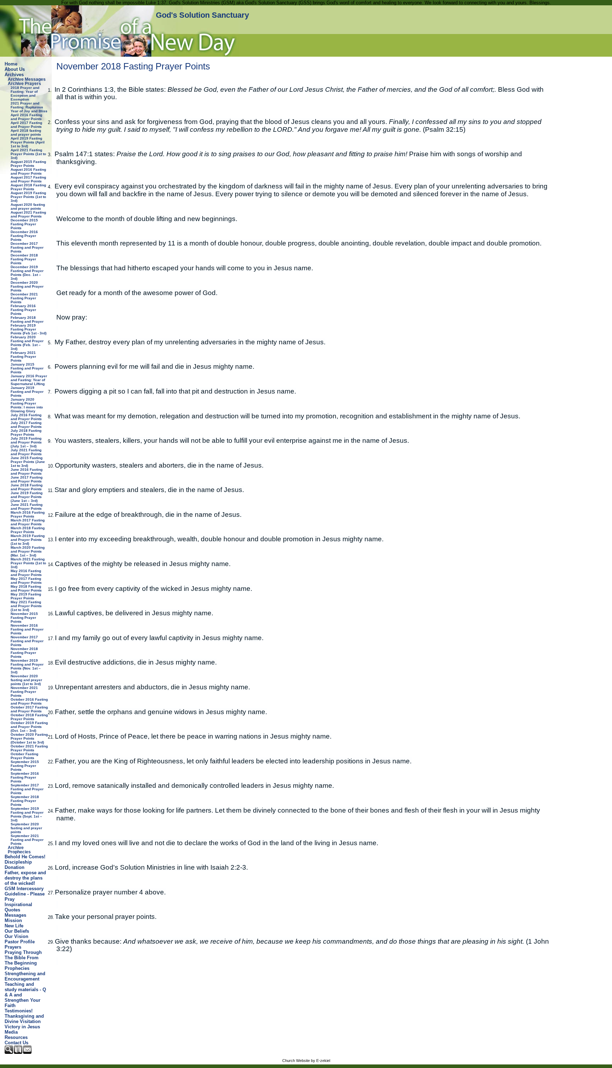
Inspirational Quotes (18, 907)
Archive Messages (27, 79)
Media (11, 1032)
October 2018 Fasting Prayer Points (29, 717)
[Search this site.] (9, 1052)
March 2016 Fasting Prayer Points (28, 514)
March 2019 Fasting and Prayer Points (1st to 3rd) (28, 540)
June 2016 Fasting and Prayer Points (26, 471)
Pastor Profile (20, 941)
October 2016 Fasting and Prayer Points (29, 701)
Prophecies (17, 968)
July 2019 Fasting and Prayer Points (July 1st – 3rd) (26, 442)
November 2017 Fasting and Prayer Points (27, 641)
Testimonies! (19, 1010)
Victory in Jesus (22, 1026)
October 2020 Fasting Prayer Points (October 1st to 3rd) (29, 738)
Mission (13, 920)
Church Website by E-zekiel (306, 1060)
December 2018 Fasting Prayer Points (24, 259)
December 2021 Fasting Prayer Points (24, 298)
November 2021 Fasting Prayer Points (24, 691)
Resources (16, 1037)
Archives (14, 74)
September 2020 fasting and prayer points (26, 828)
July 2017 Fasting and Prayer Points (26, 425)
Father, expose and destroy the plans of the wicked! (25, 878)
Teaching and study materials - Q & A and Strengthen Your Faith (25, 995)
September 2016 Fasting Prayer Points (25, 777)
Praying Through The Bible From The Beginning (23, 958)
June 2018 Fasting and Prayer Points (26, 487)
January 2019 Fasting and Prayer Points (27, 391)
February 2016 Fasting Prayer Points (23, 310)
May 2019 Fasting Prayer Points (26, 596)
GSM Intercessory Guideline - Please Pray (25, 894)
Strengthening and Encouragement (25, 976)
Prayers (13, 947)
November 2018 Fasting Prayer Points (24, 653)
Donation (14, 867)
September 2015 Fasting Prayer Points (25, 766)
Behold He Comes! (25, 856)
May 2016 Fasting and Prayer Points (26, 573)
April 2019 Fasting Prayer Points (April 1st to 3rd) (28, 142)
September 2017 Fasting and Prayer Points (27, 789)
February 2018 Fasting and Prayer (27, 319)
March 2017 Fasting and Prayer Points (28, 522)
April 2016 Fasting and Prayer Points (26, 117)
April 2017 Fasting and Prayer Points (26, 125)
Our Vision (16, 936)
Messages (15, 915)
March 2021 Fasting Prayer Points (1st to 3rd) (28, 563)
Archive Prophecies (19, 850)
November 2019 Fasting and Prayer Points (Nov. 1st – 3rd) (27, 666)
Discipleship (18, 862)
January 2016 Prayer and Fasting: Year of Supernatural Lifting (29, 380)
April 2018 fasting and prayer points (26, 132)
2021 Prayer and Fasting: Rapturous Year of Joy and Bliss (29, 107)
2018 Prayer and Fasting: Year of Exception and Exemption (25, 93)
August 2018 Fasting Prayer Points (28, 187)
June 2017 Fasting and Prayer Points (26, 479)
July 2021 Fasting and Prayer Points (26, 452)
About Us (15, 69)
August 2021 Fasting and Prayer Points (28, 214)
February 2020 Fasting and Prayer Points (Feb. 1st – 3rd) (27, 343)
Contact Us (16, 1042)
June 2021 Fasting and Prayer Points (26, 506)
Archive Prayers (24, 83)
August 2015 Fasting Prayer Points (28, 164)
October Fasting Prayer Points (24, 756)
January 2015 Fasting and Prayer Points (27, 368)
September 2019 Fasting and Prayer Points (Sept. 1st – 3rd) (27, 814)
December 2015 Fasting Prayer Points (24, 224)
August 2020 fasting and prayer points (28, 206)
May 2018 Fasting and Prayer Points (26, 588)
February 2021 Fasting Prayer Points (23, 356)
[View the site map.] (18, 1052)
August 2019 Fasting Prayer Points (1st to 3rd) (28, 197)
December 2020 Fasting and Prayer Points (27, 286)
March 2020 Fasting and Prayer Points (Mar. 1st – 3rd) (28, 551)
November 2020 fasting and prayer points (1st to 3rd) (26, 680)
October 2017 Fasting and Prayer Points (29, 709)
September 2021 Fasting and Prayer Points (27, 840)
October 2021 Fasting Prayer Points (29, 748)
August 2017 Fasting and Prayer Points (28, 179)
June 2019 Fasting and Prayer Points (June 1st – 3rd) (26, 497)
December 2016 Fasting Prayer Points (24, 236)
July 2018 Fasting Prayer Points (26, 432)
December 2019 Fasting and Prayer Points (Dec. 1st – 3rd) (27, 273)
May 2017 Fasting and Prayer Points (26, 580)
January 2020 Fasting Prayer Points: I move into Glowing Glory (27, 405)
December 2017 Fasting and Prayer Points (27, 247)
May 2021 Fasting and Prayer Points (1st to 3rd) (26, 606)
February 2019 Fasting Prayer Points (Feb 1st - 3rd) (28, 329)
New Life (14, 925)
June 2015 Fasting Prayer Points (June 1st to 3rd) (28, 462)
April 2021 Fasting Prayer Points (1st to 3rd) (28, 154)
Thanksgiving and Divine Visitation (24, 1018)
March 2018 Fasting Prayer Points (28, 530)
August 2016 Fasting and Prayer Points (28, 171)
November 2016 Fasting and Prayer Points (27, 629)
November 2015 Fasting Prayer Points (24, 617)
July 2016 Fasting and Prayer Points (26, 417)
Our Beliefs (17, 931)
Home (11, 64)
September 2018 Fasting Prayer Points (25, 801)
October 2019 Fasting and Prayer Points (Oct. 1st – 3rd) (29, 727)
